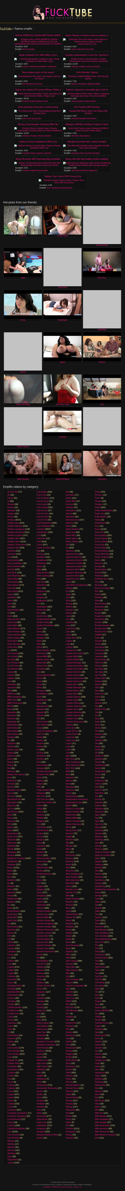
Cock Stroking (13, 1051)
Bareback (11, 743)
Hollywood (41, 1079)
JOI (67, 548)
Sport (97, 821)
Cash (9, 964)
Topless (98, 1007)
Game (39, 892)
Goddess (41, 982)
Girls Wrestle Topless (87, 72)
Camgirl (10, 948)
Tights (97, 970)
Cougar (10, 1094)
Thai (97, 945)
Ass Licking (12, 656)
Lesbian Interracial (74, 681)
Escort (39, 684)
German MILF (43, 936)
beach (36, 84)
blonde (26, 101)
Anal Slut (11, 588)
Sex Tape (99, 672)
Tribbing (98, 1017)
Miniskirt (69, 846)
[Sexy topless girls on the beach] (38, 77)
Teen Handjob (101, 936)
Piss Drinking (71, 1097)
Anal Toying (12, 591)
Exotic (39, 703)
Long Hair (70, 737)
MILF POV (70, 768)
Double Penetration (45, 625)
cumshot (96, 66)
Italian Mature (72, 538)
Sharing (98, 681)
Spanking (99, 809)
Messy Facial (71, 830)
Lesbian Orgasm (73, 697)
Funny (39, 880)
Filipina (40, 784)
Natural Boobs (72, 914)
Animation (11, 597)
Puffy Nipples (101, 517)
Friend (39, 864)
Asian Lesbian (13, 638)
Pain (68, 1020)
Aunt (9, 681)
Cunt (39, 535)
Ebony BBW (42, 656)
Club (9, 1045)
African (10, 517)
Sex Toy (98, 675)
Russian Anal (101, 628)
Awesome (11, 687)
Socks (97, 777)
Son (96, 796)
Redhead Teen (101, 579)
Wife (97, 1110)
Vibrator (98, 1054)
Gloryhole (41, 976)
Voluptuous (100, 1073)
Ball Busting (12, 725)
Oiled (68, 958)
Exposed (40, 712)
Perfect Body (71, 1060)
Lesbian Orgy (72, 700)
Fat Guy (40, 753)
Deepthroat (42, 560)
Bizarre (10, 827)
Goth (39, 995)
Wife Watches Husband (105, 1135)
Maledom (70, 777)
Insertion (69, 507)
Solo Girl (99, 790)
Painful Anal (71, 1023)
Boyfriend (11, 880)
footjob (32, 101)
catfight (90, 84)
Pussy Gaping (101, 538)
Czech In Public (43, 548)
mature (93, 118)
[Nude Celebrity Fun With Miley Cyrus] (38, 60)
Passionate (71, 1048)
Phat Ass (69, 1076)
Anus (9, 604)
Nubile (69, 936)
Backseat (11, 718)
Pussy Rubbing (101, 551)
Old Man (69, 964)
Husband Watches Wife (47, 1135)
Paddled (69, 1017)
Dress (39, 631)
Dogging (40, 597)
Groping (40, 1007)
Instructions (71, 510)
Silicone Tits (100, 709)
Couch (10, 1091)
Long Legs (70, 740)
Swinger (98, 895)
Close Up (11, 1038)
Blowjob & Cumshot (16, 858)
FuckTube (6, 28)
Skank (97, 725)
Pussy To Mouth (102, 557)
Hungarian (41, 1128)
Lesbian (69, 647)
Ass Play (11, 659)
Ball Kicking (12, 728)
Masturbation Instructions (77, 799)
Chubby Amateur (14, 1007)
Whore (98, 1107)
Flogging (40, 821)
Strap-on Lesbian (102, 855)
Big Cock (11, 796)
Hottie (39, 1113)
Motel (68, 895)
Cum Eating (42, 492)
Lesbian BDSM (72, 659)
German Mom (43, 942)
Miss (68, 852)
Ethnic (39, 687)
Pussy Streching (102, 554)
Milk (67, 843)
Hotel (39, 1110)
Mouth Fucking (72, 899)
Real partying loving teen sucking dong (38, 107)
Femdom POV (43, 774)
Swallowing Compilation (105, 889)
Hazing (40, 1054)
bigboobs (93, 170)
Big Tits (10, 809)
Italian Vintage (72, 541)
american (84, 170)
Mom (68, 868)
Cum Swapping (43, 526)
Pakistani (70, 1026)
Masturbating (71, 796)
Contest (10, 1076)
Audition (11, 678)
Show (97, 700)
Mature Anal (71, 815)
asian (73, 49)
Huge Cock (42, 1122)
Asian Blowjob (13, 628)
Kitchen (69, 607)
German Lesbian (44, 933)
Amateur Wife (13, 548)
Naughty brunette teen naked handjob (86, 141)
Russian (98, 622)
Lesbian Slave (72, 709)
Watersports (100, 1085)
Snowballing (100, 771)
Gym (39, 1013)
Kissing (69, 604)
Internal (69, 513)
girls (92, 49)
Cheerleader (13, 995)
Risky (97, 600)
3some (10, 498)
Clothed (10, 1041)
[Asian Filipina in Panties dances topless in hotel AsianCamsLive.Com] (87, 41)
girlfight (97, 84)
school (89, 66)
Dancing (40, 554)
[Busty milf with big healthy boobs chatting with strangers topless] (87, 164)
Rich (97, 591)
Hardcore (41, 1051)
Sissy (97, 718)
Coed (9, 1057)
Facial (39, 728)
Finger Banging (43, 790)
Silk (96, 712)
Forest (39, 843)
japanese (81, 101)
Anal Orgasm (13, 585)
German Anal (42, 914)
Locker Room (72, 734)
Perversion (70, 1066)
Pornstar (69, 1128)
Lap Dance (71, 628)
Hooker (40, 1091)
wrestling (82, 84)
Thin (97, 948)
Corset (10, 1082)
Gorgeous (41, 992)
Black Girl (11, 840)
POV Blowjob (71, 1010)
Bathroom (11, 756)
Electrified (41, 669)
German (40, 908)
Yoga (9, 1156)
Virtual (98, 1066)
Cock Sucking (13, 1054)
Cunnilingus (42, 532)
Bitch (9, 824)
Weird (97, 1094)
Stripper (98, 861)
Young (10, 1163)
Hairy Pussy (42, 1029)
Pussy (97, 529)
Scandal (98, 641)
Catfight (10, 970)
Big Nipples (12, 802)
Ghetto (39, 954)
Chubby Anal (13, 1010)
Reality (98, 572)
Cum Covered (13, 1135)
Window (10, 1141)
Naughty (69, 923)
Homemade (42, 1085)
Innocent (69, 504)
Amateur (11, 520)
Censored (11, 979)
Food (39, 824)
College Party (13, 1063)
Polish (68, 1122)
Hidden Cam (42, 1060)
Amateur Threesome (16, 545)
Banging (11, 737)
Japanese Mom (72, 576)
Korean (69, 613)
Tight (97, 964)
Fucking (40, 871)
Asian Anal (12, 622)
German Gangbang (45, 923)
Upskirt (98, 1045)
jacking (62, 188)
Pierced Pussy (72, 1088)
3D (8, 495)
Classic (10, 1020)
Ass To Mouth (13, 663)
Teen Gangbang (102, 933)
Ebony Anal (42, 653)
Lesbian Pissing (73, 703)
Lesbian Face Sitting (75, 669)
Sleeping (99, 740)
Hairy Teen (41, 1032)
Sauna (98, 638)
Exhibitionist (42, 700)
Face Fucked (42, 722)
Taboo (97, 902)
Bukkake (11, 902)
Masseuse (70, 790)
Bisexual (11, 821)
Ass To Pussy (13, 666)
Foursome (41, 846)
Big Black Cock (14, 790)
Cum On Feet (42, 517)
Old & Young (71, 961)
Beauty (10, 762)
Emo (39, 672)
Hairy (39, 1020)
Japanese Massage (74, 572)
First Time (41, 796)
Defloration (41, 563)
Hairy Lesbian (43, 1023)
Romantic (99, 610)
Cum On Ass (42, 510)
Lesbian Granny (73, 675)
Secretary (99, 653)
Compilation (12, 1069)
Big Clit (10, 793)
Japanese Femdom (74, 560)
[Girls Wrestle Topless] (87, 77)
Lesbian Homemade (75, 678)
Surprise (98, 883)
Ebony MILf (42, 663)
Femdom (40, 768)
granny (40, 153)
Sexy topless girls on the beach (38, 72)
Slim (97, 743)
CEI (9, 939)
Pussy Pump (100, 548)
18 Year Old (12, 492)
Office (68, 954)
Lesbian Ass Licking (74, 653)
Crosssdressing (14, 1119)
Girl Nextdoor (42, 961)
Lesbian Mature (73, 690)
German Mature (43, 939)
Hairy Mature (42, 1026)
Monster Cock (72, 889)
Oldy (68, 973)
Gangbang (41, 895)
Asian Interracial (14, 635)
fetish (93, 101)
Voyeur (98, 1076)
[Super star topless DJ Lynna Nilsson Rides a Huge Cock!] (38, 95)
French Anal (42, 861)
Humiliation (42, 1125)
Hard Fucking (43, 1048)
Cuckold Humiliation (16, 1128)
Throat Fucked (101, 958)
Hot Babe (41, 1104)
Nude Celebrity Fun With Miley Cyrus (38, 55)
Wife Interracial (101, 1128)
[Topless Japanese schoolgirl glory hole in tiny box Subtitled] (87, 95)
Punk (97, 526)
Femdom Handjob (45, 771)
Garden (40, 902)
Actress (10, 507)
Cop (9, 1079)
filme (25, 49)
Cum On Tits (42, 520)
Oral (67, 976)
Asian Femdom (14, 631)
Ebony (39, 647)
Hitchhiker (41, 1069)
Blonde (10, 849)
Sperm (98, 815)
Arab (9, 607)
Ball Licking (12, 731)
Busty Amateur (13, 911)
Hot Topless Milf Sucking (86, 107)
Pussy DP (99, 532)
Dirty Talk (41, 582)
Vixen (97, 1069)
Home (39, 1082)
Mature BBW (71, 818)
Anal (9, 557)
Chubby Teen (13, 1013)
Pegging (69, 1054)
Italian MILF (71, 535)
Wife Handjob (101, 1122)
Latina (68, 635)
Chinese (11, 998)
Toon (97, 1004)
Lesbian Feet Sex (73, 672)
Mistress (69, 858)
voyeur (26, 66)
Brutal (10, 895)
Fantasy (40, 743)
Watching (99, 1082)
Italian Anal (71, 532)
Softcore (98, 784)
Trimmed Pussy (102, 1023)
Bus (9, 905)
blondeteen (42, 66)
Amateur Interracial (15, 532)
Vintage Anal (100, 1060)
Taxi (96, 914)
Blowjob (10, 855)
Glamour (40, 970)
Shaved (98, 684)
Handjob (40, 1038)
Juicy (68, 597)
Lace (68, 619)
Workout (11, 1147)
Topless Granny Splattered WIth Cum (38, 141)
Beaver (10, 765)
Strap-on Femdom (103, 852)
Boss (9, 877)
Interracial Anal (72, 520)
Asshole (10, 675)
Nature (69, 920)
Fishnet (40, 805)
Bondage (11, 864)
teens (25, 118)
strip (81, 136)
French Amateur (44, 858)
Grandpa (40, 1001)
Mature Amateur (73, 812)
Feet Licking (42, 765)
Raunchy (99, 563)
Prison (98, 498)
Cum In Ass (42, 495)
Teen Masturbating (103, 939)
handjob (82, 118)
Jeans (68, 582)
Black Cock (12, 836)
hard (46, 101)
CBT (9, 936)
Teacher (98, 917)
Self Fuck (99, 663)
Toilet (97, 998)
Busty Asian (12, 914)
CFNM (10, 942)
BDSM (10, 706)
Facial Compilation (45, 731)
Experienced (42, 706)
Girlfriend (41, 967)
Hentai (39, 1057)
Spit (96, 818)
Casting (10, 967)
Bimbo (10, 818)
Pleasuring (70, 1110)
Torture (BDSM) (102, 1010)
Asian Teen (12, 647)
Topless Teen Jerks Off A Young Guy (62, 176)
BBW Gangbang (14, 697)
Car (9, 958)
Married (69, 781)
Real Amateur (101, 569)
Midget (69, 836)
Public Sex (99, 513)
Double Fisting (43, 622)
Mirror (68, 849)
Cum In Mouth (43, 498)
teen (88, 49)
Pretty (97, 492)
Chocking (11, 1001)
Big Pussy (11, 805)
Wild (97, 1138)
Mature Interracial (73, 824)
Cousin (10, 1100)
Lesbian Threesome (74, 722)
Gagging (40, 889)
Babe (9, 709)
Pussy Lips (99, 545)
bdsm (88, 101)
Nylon (68, 948)
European (41, 690)
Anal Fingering (13, 576)
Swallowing (100, 886)
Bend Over (12, 781)
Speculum (99, 812)
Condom (11, 1073)
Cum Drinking (13, 1138)
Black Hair (11, 843)
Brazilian (11, 886)
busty (77, 170)
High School (42, 1066)
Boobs (10, 868)
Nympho (69, 951)
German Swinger (44, 945)
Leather (69, 641)
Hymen (40, 1138)
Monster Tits (71, 892)
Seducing (99, 656)
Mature (69, 805)
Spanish (98, 805)
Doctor (39, 594)
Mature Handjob (73, 821)
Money (69, 886)
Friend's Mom (43, 868)
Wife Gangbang (102, 1119)
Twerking (99, 1029)
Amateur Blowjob (14, 526)
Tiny (97, 973)
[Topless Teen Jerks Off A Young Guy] (62, 181)
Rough (98, 613)
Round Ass (99, 619)
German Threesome (45, 951)
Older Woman (72, 970)
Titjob (97, 989)
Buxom (10, 933)
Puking (98, 520)
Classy (10, 1026)
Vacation (99, 1048)
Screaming (99, 650)
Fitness (40, 812)
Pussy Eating (100, 535)
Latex (68, 631)
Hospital (40, 1100)
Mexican (69, 833)
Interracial (70, 517)
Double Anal (42, 616)
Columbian (12, 1066)
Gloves (40, 979)
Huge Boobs (42, 1119)
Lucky (68, 750)
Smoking (99, 759)
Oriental (69, 992)
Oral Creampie (72, 979)
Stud (97, 871)
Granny (40, 1004)
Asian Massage (14, 644)
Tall (96, 905)
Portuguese (71, 1132)
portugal (31, 49)
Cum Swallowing (44, 523)
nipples (33, 170)
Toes (97, 995)
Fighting (40, 781)
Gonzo (39, 989)
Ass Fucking (12, 653)
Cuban (10, 1122)
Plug (68, 1113)
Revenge (99, 585)
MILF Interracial (72, 765)
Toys (97, 1013)
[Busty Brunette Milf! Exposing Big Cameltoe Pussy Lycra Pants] (38, 164)
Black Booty (12, 833)
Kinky (68, 600)
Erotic (39, 681)
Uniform (98, 1041)
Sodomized (100, 781)
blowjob (74, 66)
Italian (68, 526)
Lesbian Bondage (74, 663)
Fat (38, 750)
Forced (40, 836)
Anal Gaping (12, 582)
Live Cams (70, 728)
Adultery (11, 513)
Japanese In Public (74, 563)
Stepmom (99, 836)
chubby (82, 66)
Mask (68, 784)
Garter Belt (41, 905)
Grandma (41, 998)
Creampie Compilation (17, 1113)
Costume (11, 1088)
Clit (8, 1032)
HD (38, 1017)
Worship (11, 1150)
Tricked (98, 1020)
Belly (9, 777)
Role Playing (100, 604)
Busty (9, 908)
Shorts (98, 697)
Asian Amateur (13, 619)
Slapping (99, 734)
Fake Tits (41, 734)
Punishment (100, 523)
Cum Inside (42, 504)
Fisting (39, 809)
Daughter (41, 557)
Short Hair (99, 694)
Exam (39, 697)
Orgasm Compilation (75, 986)
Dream (40, 628)
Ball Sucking (12, 734)
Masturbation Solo (74, 802)
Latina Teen (71, 638)
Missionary (70, 855)
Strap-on (99, 849)
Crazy (10, 1107)
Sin (96, 715)
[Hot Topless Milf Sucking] (87, 112)
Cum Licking (42, 507)
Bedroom (11, 771)
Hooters (40, 1094)
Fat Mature (41, 756)
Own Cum (70, 998)
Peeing (69, 1051)
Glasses (40, 973)
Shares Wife (100, 678)
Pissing (69, 1100)
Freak (39, 849)
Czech (39, 545)
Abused (10, 504)
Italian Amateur (72, 529)
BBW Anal (11, 694)
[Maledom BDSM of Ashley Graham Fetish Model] (87, 129)
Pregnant (70, 1138)
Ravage (98, 566)
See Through (100, 659)
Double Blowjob (44, 619)
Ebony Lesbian (43, 659)
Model (68, 864)
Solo (97, 787)
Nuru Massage (72, 945)
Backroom (11, 715)
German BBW (43, 917)
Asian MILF (12, 641)
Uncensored (100, 1035)
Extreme (40, 715)
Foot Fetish (41, 827)
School (98, 644)
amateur (26, 170)
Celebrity (11, 976)
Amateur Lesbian (14, 535)
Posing (69, 1135)
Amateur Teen (13, 541)
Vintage (98, 1057)
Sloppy (98, 746)
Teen (97, 923)
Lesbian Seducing (74, 706)
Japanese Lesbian (74, 566)
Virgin (97, 1063)
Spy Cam (99, 824)
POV (68, 1004)
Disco (39, 588)
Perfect (69, 1057)
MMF (68, 771)
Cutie (39, 541)
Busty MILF (12, 917)
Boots (9, 871)
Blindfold (11, 846)
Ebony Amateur (43, 650)
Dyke (39, 644)
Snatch (98, 768)
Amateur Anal (13, 523)
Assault (10, 672)
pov (40, 84)
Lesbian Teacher (73, 715)
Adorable (11, 510)
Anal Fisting (12, 579)
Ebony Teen (42, 666)
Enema (40, 678)
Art (8, 613)
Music (68, 908)
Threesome (100, 954)
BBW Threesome (14, 703)
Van (96, 1051)
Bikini (9, 815)
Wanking (99, 1079)
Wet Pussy (99, 1100)
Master (69, 793)
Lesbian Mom (72, 694)
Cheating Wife (13, 992)
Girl (38, 958)
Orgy (68, 989)
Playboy (69, 1104)
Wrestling (11, 1153)
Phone (69, 1079)
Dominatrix (41, 610)
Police (68, 1119)
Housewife (41, 1116)
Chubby (10, 1004)
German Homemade (46, 930)
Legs (68, 644)
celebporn (52, 66)
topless (74, 84)
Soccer (98, 774)
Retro (97, 582)
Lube (68, 746)
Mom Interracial (72, 880)
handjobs (75, 153)
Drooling (40, 635)
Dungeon (41, 638)
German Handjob (44, 927)
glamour (39, 101)
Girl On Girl (41, 964)
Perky (68, 1063)
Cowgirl (10, 1104)
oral (39, 118)
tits (24, 84)
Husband (41, 1132)
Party (68, 1045)
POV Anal (70, 1007)
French (40, 855)
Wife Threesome (102, 1132)
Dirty (39, 579)
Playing (69, 1107)
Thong (98, 951)
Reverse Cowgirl (102, 588)
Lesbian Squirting (73, 712)
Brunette (11, 892)
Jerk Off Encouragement (76, 585)
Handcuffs (41, 1035)
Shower (98, 703)
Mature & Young (73, 809)
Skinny (98, 728)
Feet (39, 762)
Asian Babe (12, 625)
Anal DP (11, 569)
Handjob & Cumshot (46, 1041)
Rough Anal (100, 616)
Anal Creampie (14, 566)
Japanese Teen (72, 579)
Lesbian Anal (71, 650)
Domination (42, 607)
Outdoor (69, 995)
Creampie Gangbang (16, 1116)
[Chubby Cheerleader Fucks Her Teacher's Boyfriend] (87, 60)
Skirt (97, 731)
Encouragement (44, 675)
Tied (97, 961)
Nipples (69, 933)
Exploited (41, 709)
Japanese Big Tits (74, 557)
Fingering (41, 793)
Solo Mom (99, 793)
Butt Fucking (12, 927)
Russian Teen (101, 631)
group (34, 118)
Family (39, 737)
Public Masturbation (103, 510)
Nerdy (68, 930)
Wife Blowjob (100, 1116)
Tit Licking (99, 986)
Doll (38, 604)
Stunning (99, 877)
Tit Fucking (99, 982)
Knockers (70, 610)
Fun (38, 877)
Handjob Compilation (46, 1045)
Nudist (68, 939)
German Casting (44, 920)
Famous (40, 740)
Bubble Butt (12, 899)
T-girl (97, 899)
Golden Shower (43, 986)
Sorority (98, 799)
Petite (68, 1073)
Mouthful (69, 902)
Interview (70, 523)
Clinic (9, 1029)
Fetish (39, 777)
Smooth (98, 762)
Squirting (99, 830)
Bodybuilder (12, 861)
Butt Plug (11, 930)
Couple (10, 1097)
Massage (70, 787)
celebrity (33, 66)
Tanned (98, 908)
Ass (9, 650)
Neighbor (70, 927)
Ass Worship (12, 669)
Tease (97, 920)
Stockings (99, 840)
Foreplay (40, 840)
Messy (68, 827)
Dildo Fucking (43, 572)
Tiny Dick (99, 976)
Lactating (70, 622)
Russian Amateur (102, 625)
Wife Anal (99, 1113)
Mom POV (70, 883)
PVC (68, 1013)
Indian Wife (71, 501)
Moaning (70, 861)
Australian (11, 684)
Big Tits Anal (12, 812)
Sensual (98, 666)
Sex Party (99, 669)
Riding (98, 594)
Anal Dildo (12, 572)
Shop (97, 690)
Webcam (99, 1091)
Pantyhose (70, 1035)
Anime (10, 600)
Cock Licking (13, 1048)
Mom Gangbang (73, 874)
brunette (88, 153)
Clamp (10, 1017)
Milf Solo (69, 840)
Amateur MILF (13, 538)
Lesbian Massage (74, 687)
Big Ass (10, 787)
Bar (8, 740)
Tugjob (98, 1026)
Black (9, 830)
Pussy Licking (101, 541)
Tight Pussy (100, 967)
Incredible (70, 495)
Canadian (11, 951)
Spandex (99, 802)
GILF (39, 883)
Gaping (40, 899)
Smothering (100, 765)
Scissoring (99, 647)
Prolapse (99, 504)
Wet (96, 1097)
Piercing (69, 1091)
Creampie (11, 1110)
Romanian (99, 607)
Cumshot (41, 529)
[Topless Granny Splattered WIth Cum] (38, 147)
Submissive (100, 880)
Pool (68, 1125)
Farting (40, 746)
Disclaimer (47, 1187)
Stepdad (98, 833)
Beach (10, 759)
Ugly (97, 1032)
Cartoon (10, 961)
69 (8, 501)
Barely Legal (13, 750)
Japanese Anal (72, 554)
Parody (69, 1041)
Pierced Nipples (73, 1085)
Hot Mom (41, 1107)
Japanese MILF (72, 569)
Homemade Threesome (47, 1088)
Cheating (11, 989)
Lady (68, 625)
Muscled (69, 905)
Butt (9, 923)
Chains (10, 982)
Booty (9, 874)
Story (97, 843)
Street (97, 858)
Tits (96, 992)
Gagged (40, 886)
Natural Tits (71, 917)
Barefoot (11, 746)
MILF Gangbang (73, 762)
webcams (81, 49)
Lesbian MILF (72, 684)
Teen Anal (99, 927)
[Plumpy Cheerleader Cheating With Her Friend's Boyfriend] (38, 129)
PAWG (68, 1001)
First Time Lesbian (45, 802)
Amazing (11, 551)
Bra (8, 883)
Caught (10, 973)
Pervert (69, 1069)
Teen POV (99, 942)
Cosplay (11, 1085)
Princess (99, 495)
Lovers (69, 743)
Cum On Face (43, 513)
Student (98, 874)
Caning (10, 954)
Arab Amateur (13, 610)
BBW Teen (12, 700)
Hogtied (40, 1076)
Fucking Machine (44, 874)
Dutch (39, 641)
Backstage (12, 722)
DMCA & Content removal (62, 1187)
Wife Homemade (102, 1125)
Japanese (70, 551)
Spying (98, 827)
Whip (97, 1104)
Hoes (39, 1073)
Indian (68, 498)
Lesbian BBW (72, 656)
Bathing (10, 753)
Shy (96, 706)
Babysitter (11, 712)
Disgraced (41, 591)
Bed (9, 768)
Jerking (69, 588)
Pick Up (69, 1082)
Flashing (40, 815)
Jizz (67, 591)
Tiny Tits (98, 979)
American (11, 554)
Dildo (39, 569)
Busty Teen (12, 920)
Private (98, 501)
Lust (67, 753)
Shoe (97, 687)
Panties (69, 1032)
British (10, 889)
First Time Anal (43, 799)
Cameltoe (11, 945)
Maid (68, 774)
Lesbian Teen (72, 718)
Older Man (70, 967)
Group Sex (41, 1010)
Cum (9, 1132)
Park (68, 1038)
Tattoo (97, 911)
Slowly (98, 750)
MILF (68, 756)
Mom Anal (70, 871)
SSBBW (98, 635)
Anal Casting (13, 560)
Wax (97, 1088)
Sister (97, 722)
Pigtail (68, 1094)
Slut (96, 753)
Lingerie (69, 725)
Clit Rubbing (12, 1035)
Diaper (40, 566)
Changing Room (14, 986)
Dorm (39, 613)
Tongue (98, 1001)
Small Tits (99, 756)
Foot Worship (42, 830)
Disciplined (42, 585)
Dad (38, 551)
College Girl (12, 1060)
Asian (9, 616)
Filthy (39, 787)
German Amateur (44, 911)
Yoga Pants (12, 1159)
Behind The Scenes (16, 774)
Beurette (11, 784)
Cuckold (11, 1125)
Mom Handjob (72, 877)
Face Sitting (42, 725)
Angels (10, 594)
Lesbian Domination (75, 666)
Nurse (68, 942)
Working (11, 1144)
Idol (67, 492)
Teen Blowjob (101, 930)
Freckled (40, 852)
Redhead (99, 576)
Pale (68, 1029)
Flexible (40, 818)
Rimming (99, 597)
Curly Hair (41, 538)
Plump (68, 1116)
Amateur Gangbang (16, 529)
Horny (39, 1097)
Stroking (98, 868)
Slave (97, 737)
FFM (39, 718)
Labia (68, 616)
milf (88, 118)
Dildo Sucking (43, 576)
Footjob (40, 833)
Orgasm (69, 982)
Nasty (68, 911)
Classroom (12, 1023)
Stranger (99, 846)
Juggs (68, 594)
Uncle (97, 1038)
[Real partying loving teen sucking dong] (38, 112)
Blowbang (11, 852)
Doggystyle (42, 600)
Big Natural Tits (14, 799)
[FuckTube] (62, 12)
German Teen (43, 948)
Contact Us (77, 1187)
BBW (9, 690)
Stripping (99, 864)
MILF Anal (70, 759)
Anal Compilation (15, 563)
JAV (67, 545)
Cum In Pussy (43, 501)
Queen (98, 560)
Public (97, 507)
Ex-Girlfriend (42, 694)
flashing (29, 84)
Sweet (97, 892)
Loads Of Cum (72, 731)
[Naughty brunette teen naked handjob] (87, 147)
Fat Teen (40, 759)
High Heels (42, 1063)
